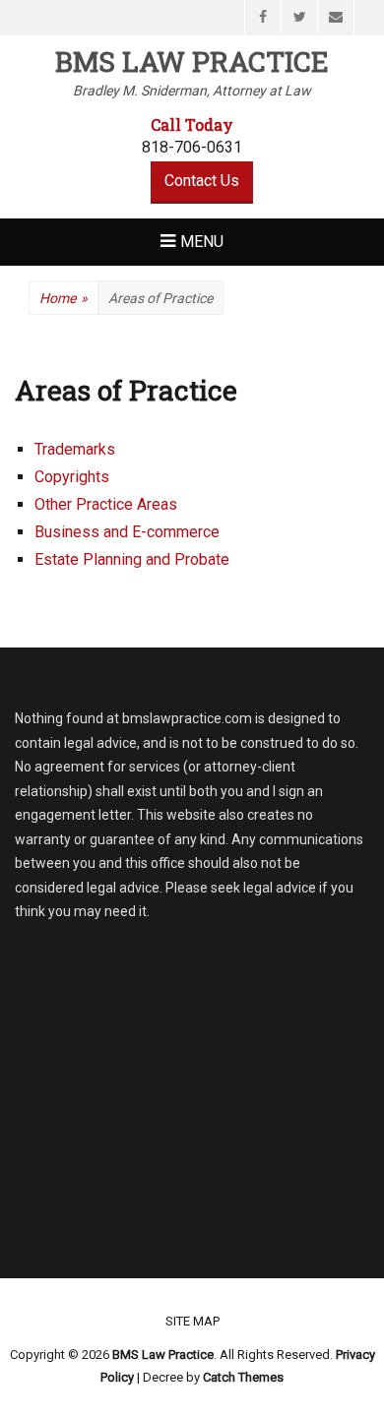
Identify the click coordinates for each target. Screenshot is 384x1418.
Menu (202, 241)
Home (63, 298)
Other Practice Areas (105, 504)
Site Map (192, 1321)
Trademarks (74, 449)
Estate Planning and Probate (131, 559)
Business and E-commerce (127, 532)
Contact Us (201, 180)
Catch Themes (243, 1377)
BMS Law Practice (192, 61)
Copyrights (71, 476)
